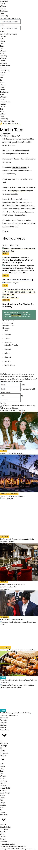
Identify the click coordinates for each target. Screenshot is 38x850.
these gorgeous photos (17, 191)
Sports (2, 90)
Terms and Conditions (18, 405)
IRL (1, 748)
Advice (2, 795)
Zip (22, 395)
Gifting (2, 114)
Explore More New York (8, 587)
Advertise (3, 832)
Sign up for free (16, 314)
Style (2, 39)
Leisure (2, 4)
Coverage (3, 746)
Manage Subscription (7, 844)
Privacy (2, 837)
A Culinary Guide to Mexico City (17, 279)
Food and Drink (5, 102)
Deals (2, 13)
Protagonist (4, 753)
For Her (2, 106)
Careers (2, 839)
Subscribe (10, 18)
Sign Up (3, 403)
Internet (3, 85)
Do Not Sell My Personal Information (13, 846)
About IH (3, 824)
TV (1, 80)
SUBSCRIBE (8, 342)
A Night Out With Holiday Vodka (11, 453)
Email (23, 385)
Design (2, 87)
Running (3, 68)
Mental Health (5, 65)
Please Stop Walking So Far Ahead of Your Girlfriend (18, 650)
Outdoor (3, 104)
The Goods (4, 11)
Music (2, 75)
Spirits (5, 253)
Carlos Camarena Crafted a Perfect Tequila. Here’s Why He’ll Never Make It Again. (18, 260)
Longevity (3, 63)
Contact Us (4, 829)
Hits (1, 741)
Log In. (15, 345)
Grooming (3, 56)
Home (2, 99)
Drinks (2, 41)
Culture (2, 8)
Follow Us (3, 18)
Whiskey (4, 582)
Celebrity (4, 617)
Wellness (3, 6)
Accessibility (4, 841)
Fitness (2, 60)
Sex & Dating (4, 70)
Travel (2, 46)
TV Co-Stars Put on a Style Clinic (11, 619)
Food (2, 43)
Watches (3, 51)
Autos (2, 53)
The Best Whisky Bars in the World (12, 584)
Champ (2, 750)
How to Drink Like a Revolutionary (12, 496)
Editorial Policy (5, 827)
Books (2, 82)
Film (1, 77)
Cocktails (4, 536)
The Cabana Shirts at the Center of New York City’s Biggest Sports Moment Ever (18, 291)
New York (7, 123)
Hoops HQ (4, 16)
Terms (2, 834)
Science (6, 300)
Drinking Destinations (9, 493)
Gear (1, 48)
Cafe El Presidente (19, 167)
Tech (1, 109)
